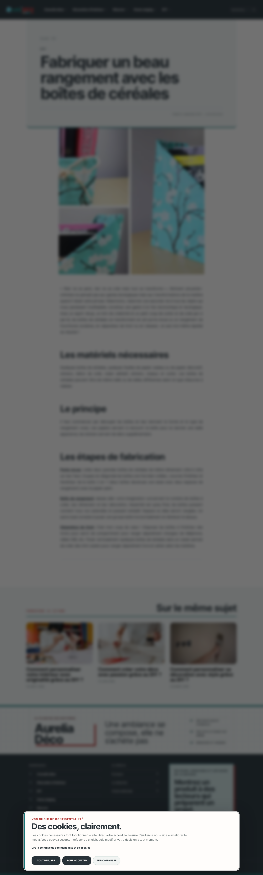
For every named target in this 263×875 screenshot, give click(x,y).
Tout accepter (77, 860)
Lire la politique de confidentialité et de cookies (61, 847)
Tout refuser (46, 860)
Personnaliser (106, 860)
